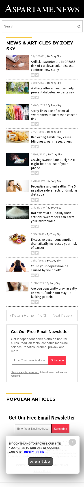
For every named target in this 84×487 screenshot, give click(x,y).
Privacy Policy (33, 452)
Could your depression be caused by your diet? (49, 268)
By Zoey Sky (54, 56)
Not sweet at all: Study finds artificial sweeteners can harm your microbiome (52, 217)
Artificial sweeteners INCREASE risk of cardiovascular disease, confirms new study (53, 66)
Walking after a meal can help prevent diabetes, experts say (52, 90)
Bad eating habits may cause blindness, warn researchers (51, 139)
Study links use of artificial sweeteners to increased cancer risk (54, 115)
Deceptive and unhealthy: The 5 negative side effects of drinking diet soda (54, 190)
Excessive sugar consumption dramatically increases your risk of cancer (54, 244)
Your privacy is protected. (25, 372)
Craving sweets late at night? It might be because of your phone (53, 164)
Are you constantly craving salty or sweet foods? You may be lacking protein (54, 293)
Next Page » (62, 316)
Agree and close (40, 461)
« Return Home (21, 316)
